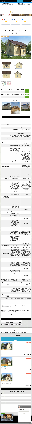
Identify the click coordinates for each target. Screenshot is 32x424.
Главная (2, 27)
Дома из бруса (6, 27)
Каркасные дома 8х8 (16, 340)
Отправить (3, 413)
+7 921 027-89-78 (4, 1)
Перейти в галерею (15, 116)
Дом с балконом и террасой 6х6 (6, 382)
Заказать (27, 89)
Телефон (2, 396)
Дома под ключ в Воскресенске (17, 12)
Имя (1, 393)
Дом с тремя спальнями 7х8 (5, 366)
